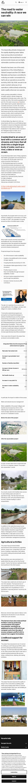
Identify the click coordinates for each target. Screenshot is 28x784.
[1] (18, 102)
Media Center (26, 747)
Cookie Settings (14, 772)
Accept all (14, 781)
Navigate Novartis (26, 743)
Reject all (14, 776)
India (21, 2)
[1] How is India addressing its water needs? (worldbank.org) (13, 187)
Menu (26, 2)
